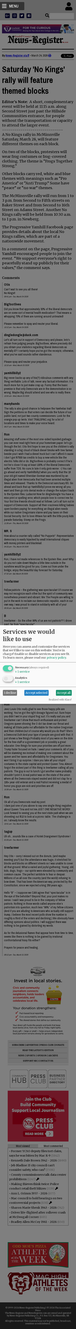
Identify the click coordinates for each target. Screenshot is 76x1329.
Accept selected (36, 693)
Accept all (64, 693)
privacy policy (56, 657)
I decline (10, 693)
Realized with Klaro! (60, 699)
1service (22, 671)
